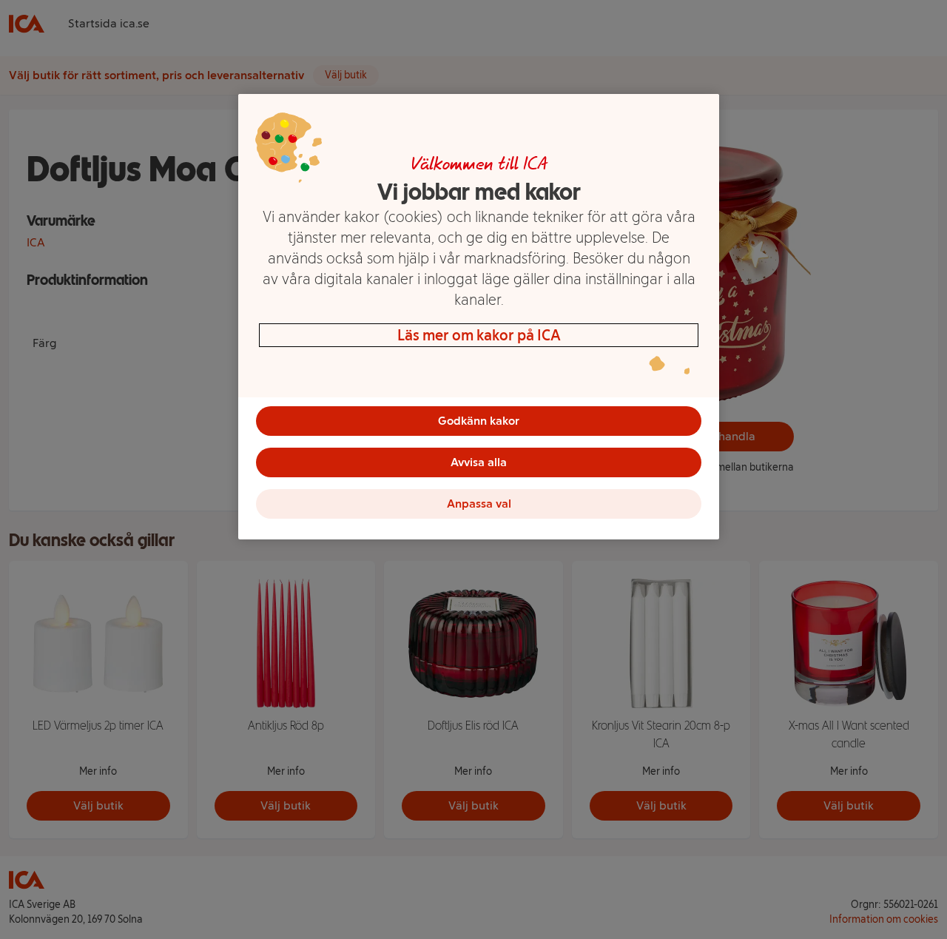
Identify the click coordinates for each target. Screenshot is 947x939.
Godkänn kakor (478, 421)
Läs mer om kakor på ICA (479, 335)
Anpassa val (479, 504)
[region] (478, 316)
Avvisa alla (479, 462)
